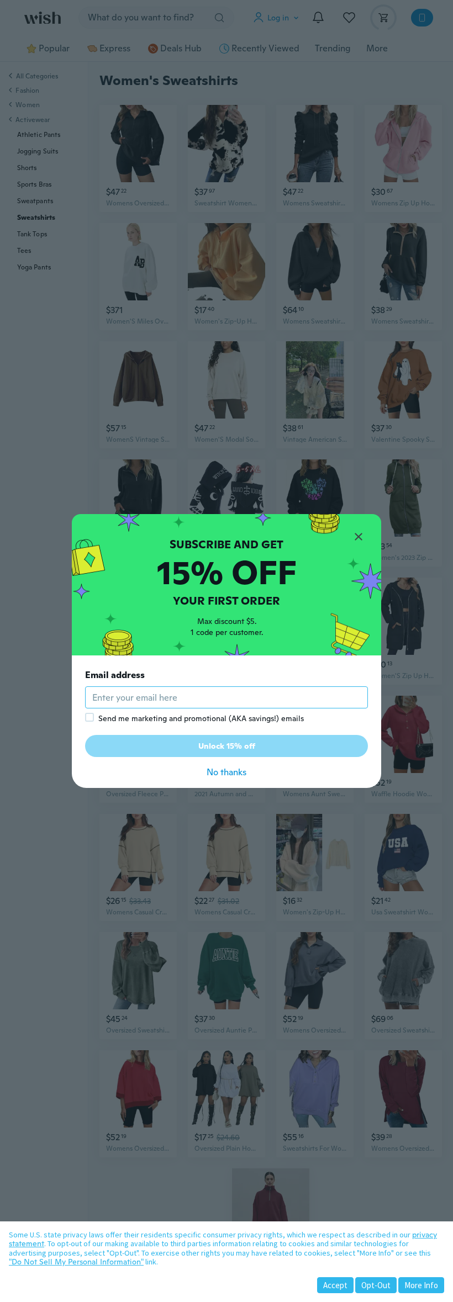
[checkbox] (89, 717)
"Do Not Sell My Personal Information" (76, 1262)
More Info (421, 1285)
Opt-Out (376, 1285)
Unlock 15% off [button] (226, 746)
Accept (335, 1285)
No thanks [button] (226, 772)
